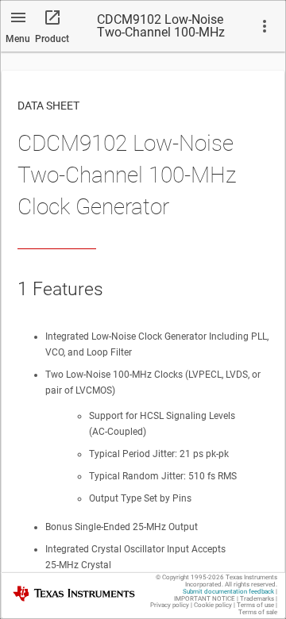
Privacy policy (169, 605)
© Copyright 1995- (190, 577)
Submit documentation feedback (228, 591)
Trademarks (257, 598)
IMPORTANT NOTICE (204, 598)
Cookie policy (213, 605)
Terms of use (255, 605)
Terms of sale (257, 612)
